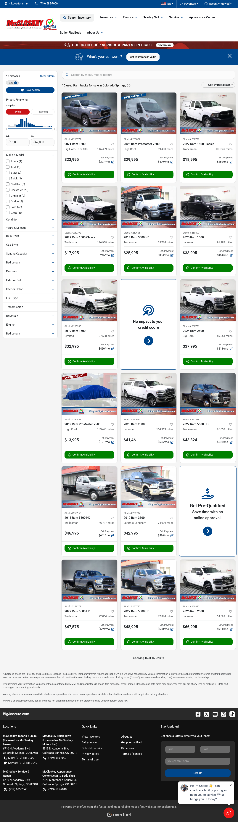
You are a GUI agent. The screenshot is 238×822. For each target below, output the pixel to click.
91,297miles (225, 242)
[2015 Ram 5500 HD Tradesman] (89, 487)
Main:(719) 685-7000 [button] (21, 758)
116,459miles (105, 149)
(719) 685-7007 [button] (57, 758)
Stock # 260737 (132, 513)
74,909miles (165, 523)
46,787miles (106, 523)
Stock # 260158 (73, 513)
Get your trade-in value (143, 56)
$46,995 (72, 533)
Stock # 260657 (132, 419)
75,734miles (165, 242)
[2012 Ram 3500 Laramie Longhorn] (148, 487)
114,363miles (164, 429)
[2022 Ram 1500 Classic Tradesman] (208, 113)
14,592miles (225, 616)
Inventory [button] (106, 17)
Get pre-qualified (131, 742)
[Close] (229, 55)
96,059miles (225, 429)
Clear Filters (47, 76)
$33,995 (190, 253)
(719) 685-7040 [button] (18, 789)
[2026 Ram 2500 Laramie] (208, 580)
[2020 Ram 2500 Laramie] (148, 394)
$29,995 (131, 159)
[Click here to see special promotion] (119, 45)
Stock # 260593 (191, 232)
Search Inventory (79, 17)
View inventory (91, 736)
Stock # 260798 (73, 232)
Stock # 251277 (73, 606)
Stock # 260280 (73, 326)
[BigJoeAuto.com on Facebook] (196, 714)
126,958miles (105, 242)
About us (126, 736)
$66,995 (190, 627)
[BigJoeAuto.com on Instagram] (222, 714)
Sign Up (198, 772)
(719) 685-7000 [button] (48, 3)
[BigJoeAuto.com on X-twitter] (205, 714)
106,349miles (224, 149)
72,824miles (165, 616)
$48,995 (131, 627)
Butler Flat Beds (70, 32)
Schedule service (92, 748)
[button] (17, 3)
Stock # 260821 (73, 419)
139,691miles (105, 429)
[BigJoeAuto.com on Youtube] (213, 714)
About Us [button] (93, 32)
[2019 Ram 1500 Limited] (89, 300)
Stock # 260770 (132, 606)
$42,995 (131, 533)
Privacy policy (90, 753)
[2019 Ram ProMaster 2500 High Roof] (89, 394)
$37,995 (190, 346)
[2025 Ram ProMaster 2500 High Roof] (148, 113)
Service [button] (174, 17)
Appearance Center (202, 17)
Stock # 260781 (191, 326)
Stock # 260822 (132, 139)
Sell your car (89, 742)
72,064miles (106, 616)
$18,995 (190, 159)
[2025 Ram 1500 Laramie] (208, 207)
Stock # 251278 (191, 419)
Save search (32, 90)
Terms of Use (90, 759)
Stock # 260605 (132, 232)
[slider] (6, 129)
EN (169, 3)
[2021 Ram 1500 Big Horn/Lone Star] (89, 113)
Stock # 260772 (73, 139)
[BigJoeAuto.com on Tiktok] (230, 714)
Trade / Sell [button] (151, 17)
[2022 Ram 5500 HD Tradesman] (208, 394)
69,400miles (165, 149)
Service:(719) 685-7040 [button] (22, 763)
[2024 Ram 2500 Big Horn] (208, 300)
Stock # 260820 (191, 606)
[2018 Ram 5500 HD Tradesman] (148, 207)
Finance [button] (128, 17)
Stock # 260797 (191, 139)
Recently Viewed (219, 3)
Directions (127, 748)
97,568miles (106, 336)
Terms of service (131, 753)
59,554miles (225, 336)
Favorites (190, 3)
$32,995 (72, 346)
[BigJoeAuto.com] (31, 24)
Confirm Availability (84, 174)
